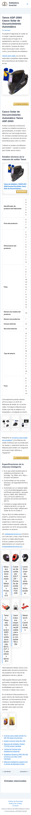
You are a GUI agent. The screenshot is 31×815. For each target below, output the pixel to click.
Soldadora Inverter (14, 4)
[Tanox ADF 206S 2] (6, 423)
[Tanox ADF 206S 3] (15, 423)
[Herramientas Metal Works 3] (6, 558)
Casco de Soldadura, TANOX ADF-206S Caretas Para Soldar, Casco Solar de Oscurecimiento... (15, 186)
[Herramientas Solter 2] (15, 558)
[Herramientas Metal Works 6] (25, 606)
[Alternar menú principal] (27, 4)
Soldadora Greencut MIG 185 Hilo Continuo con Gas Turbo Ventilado (16, 757)
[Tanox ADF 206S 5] (25, 423)
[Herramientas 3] (15, 606)
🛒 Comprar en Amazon (21, 104)
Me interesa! (22, 191)
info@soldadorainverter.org (12, 546)
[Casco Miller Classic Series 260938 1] (25, 558)
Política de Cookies (15, 803)
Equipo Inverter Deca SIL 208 (14, 741)
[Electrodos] (12, 721)
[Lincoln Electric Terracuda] (4, 721)
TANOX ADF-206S (8, 56)
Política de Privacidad (15, 801)
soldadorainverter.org (13, 534)
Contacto (15, 806)
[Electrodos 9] (6, 606)
